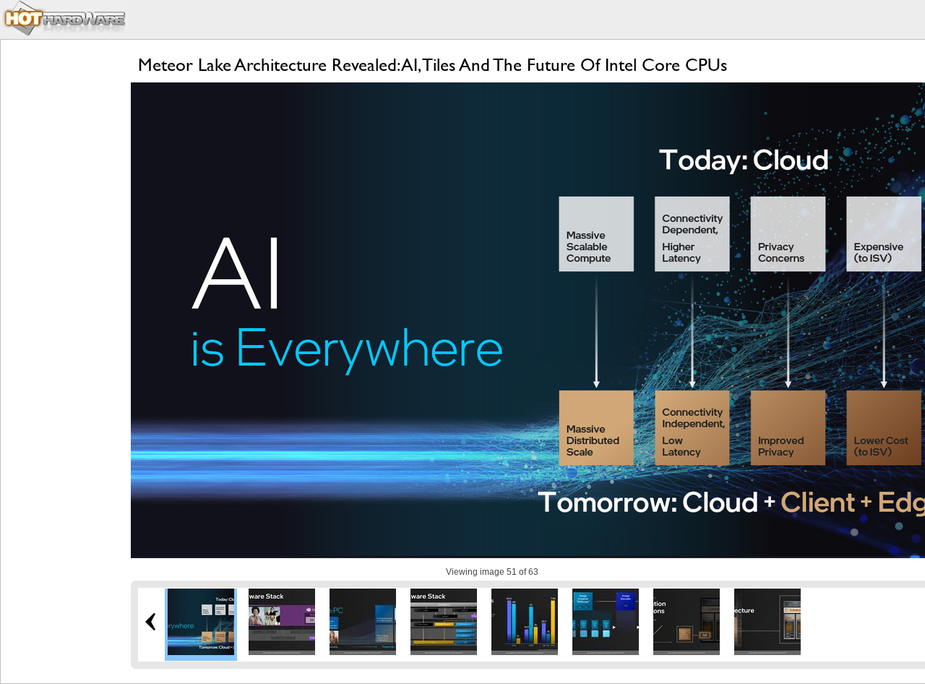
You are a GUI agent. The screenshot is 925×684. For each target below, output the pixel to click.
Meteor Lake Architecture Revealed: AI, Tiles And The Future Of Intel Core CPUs (433, 64)
